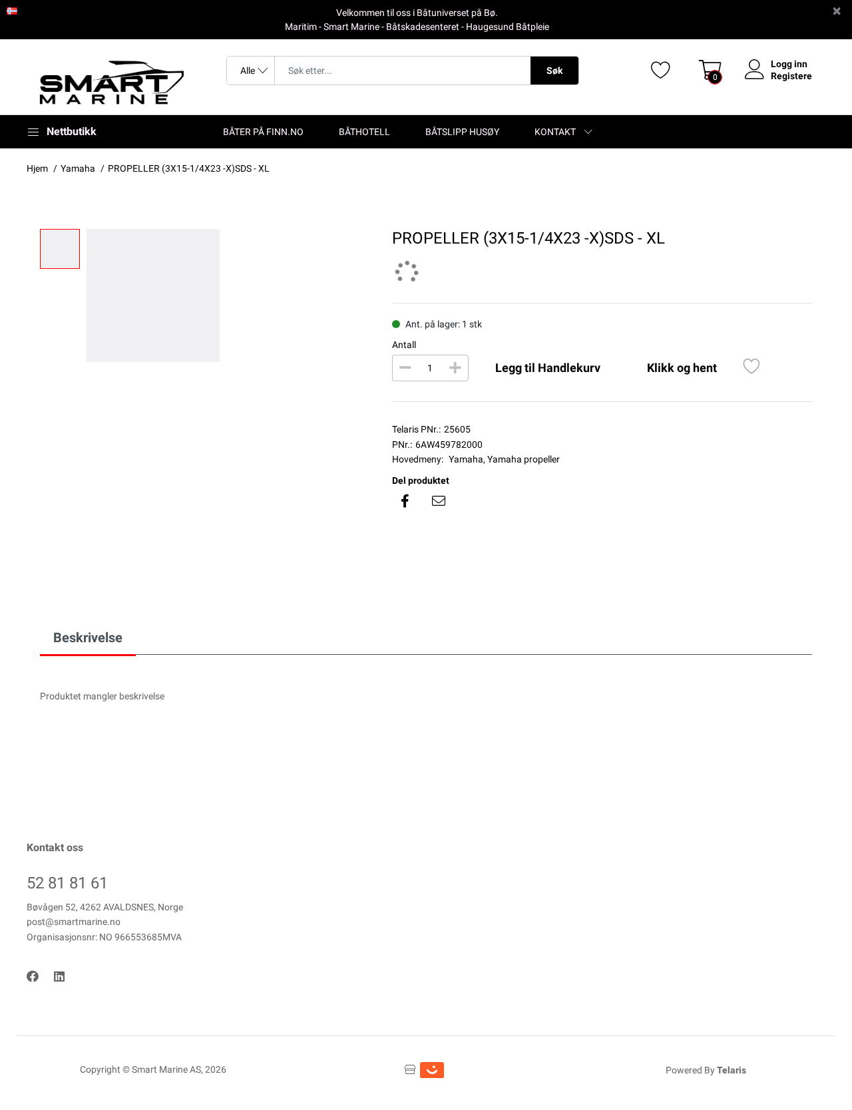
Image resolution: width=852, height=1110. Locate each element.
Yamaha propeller (523, 459)
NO (25, 10)
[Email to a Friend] (438, 501)
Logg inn (789, 64)
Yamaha (466, 459)
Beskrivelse (87, 638)
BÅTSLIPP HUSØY (462, 131)
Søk (554, 70)
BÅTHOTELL (364, 131)
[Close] (836, 11)
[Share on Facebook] (405, 501)
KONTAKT (555, 131)
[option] (229, 295)
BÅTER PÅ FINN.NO (263, 131)
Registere (791, 76)
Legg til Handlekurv (547, 368)
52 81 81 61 (67, 883)
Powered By (706, 1070)
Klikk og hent (682, 368)
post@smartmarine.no (73, 921)
